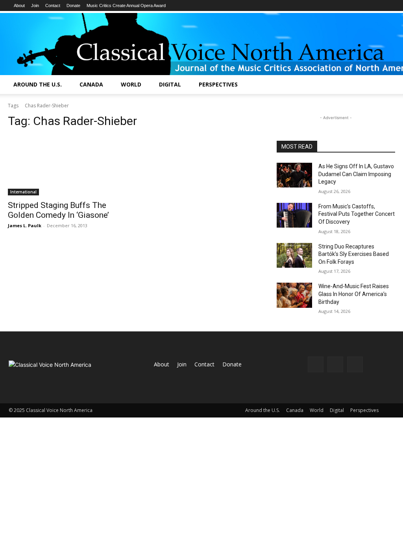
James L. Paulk (24, 225)
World (131, 84)
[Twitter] (355, 364)
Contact (52, 5)
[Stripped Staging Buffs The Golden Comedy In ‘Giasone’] (67, 165)
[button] (393, 85)
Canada (91, 84)
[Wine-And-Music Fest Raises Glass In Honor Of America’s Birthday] (294, 295)
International (23, 192)
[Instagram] (335, 364)
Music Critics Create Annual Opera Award (126, 5)
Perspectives (218, 84)
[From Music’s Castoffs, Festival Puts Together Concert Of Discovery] (294, 215)
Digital (170, 84)
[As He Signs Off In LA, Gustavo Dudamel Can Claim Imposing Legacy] (294, 175)
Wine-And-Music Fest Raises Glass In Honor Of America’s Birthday (353, 294)
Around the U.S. (37, 84)
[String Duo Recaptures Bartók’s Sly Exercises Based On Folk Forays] (294, 255)
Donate (73, 5)
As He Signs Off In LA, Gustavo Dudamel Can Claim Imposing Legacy (356, 174)
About (19, 5)
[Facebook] (316, 364)
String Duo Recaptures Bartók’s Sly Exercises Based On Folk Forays (353, 254)
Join (35, 5)
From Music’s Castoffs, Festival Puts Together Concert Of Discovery (356, 214)
